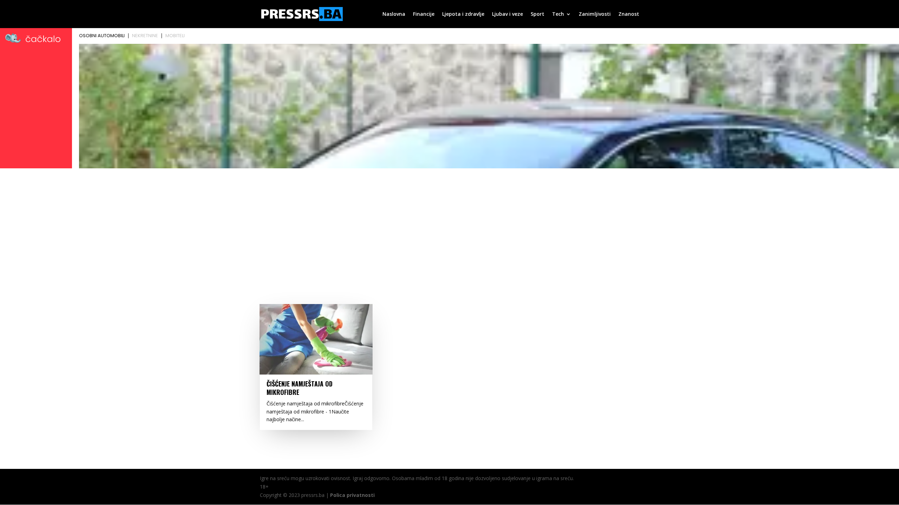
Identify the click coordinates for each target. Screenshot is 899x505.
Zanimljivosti (595, 14)
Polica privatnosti (352, 495)
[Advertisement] (449, 223)
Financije (423, 14)
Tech (558, 14)
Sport (537, 14)
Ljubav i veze (507, 14)
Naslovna (393, 14)
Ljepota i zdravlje (463, 14)
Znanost (628, 14)
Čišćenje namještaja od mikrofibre (300, 387)
